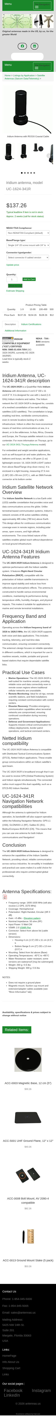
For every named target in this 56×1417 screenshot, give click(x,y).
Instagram (41, 1390)
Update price (12, 265)
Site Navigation (42, 65)
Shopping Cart (11, 1368)
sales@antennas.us (23, 1312)
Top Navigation (42, 4)
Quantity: (11, 274)
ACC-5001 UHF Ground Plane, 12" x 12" (28, 1140)
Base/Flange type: (16, 240)
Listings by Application (24, 75)
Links (5, 1374)
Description (10, 324)
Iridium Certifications (31, 324)
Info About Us (10, 1362)
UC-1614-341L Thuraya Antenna (22, 444)
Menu (8, 3)
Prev (7, 155)
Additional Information (15, 330)
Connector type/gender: (19, 252)
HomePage (9, 1355)
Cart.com (37, 1414)
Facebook (16, 1390)
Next (49, 155)
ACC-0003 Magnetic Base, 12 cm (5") (28, 1083)
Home (8, 75)
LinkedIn (12, 1395)
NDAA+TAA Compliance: (19, 228)
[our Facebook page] (22, 46)
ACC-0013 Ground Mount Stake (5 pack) (28, 1260)
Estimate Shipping (15, 291)
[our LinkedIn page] (34, 46)
